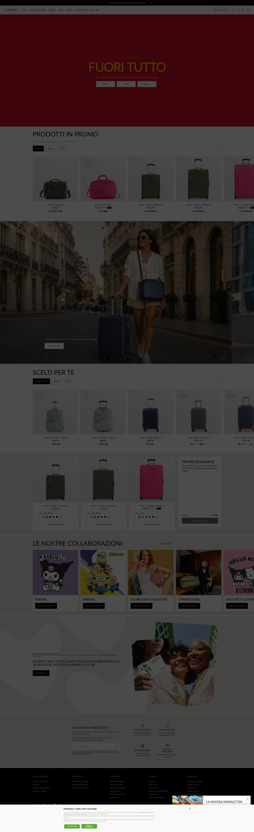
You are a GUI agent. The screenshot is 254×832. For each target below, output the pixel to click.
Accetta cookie (72, 826)
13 (81, 812)
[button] (189, 808)
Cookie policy (103, 814)
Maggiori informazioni (89, 826)
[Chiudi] (247, 798)
